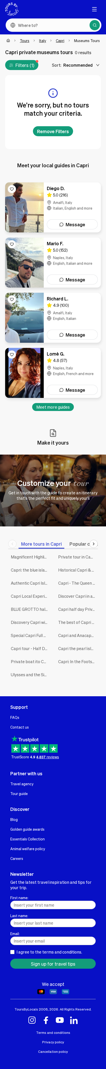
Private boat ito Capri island (30, 661)
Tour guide (19, 793)
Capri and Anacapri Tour (78, 635)
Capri (60, 40)
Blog (14, 819)
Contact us (19, 727)
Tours (24, 40)
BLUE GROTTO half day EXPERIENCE (30, 609)
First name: (19, 897)
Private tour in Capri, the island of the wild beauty (78, 557)
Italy (42, 40)
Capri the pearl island (78, 648)
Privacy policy (53, 1042)
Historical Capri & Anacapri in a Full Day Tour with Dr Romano (78, 570)
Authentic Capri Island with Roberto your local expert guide (30, 583)
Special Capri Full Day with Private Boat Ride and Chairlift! (30, 635)
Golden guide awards (27, 829)
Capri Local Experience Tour (30, 596)
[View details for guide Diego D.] (53, 207)
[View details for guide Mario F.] (53, 263)
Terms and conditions (53, 1032)
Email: (15, 933)
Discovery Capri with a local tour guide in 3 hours (30, 622)
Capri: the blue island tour (30, 570)
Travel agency (21, 783)
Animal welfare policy (27, 848)
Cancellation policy (53, 1051)
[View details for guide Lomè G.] (53, 373)
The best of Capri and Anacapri (78, 622)
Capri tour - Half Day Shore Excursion (30, 648)
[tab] (41, 544)
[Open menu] (94, 9)
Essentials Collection (27, 839)
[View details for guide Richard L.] (53, 318)
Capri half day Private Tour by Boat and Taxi (78, 609)
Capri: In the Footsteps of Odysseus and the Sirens (78, 661)
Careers (16, 858)
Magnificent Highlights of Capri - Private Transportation (30, 557)
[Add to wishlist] (12, 189)
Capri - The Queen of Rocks (78, 583)
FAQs (14, 717)
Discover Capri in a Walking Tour (78, 596)
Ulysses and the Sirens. (30, 674)
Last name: (19, 915)
